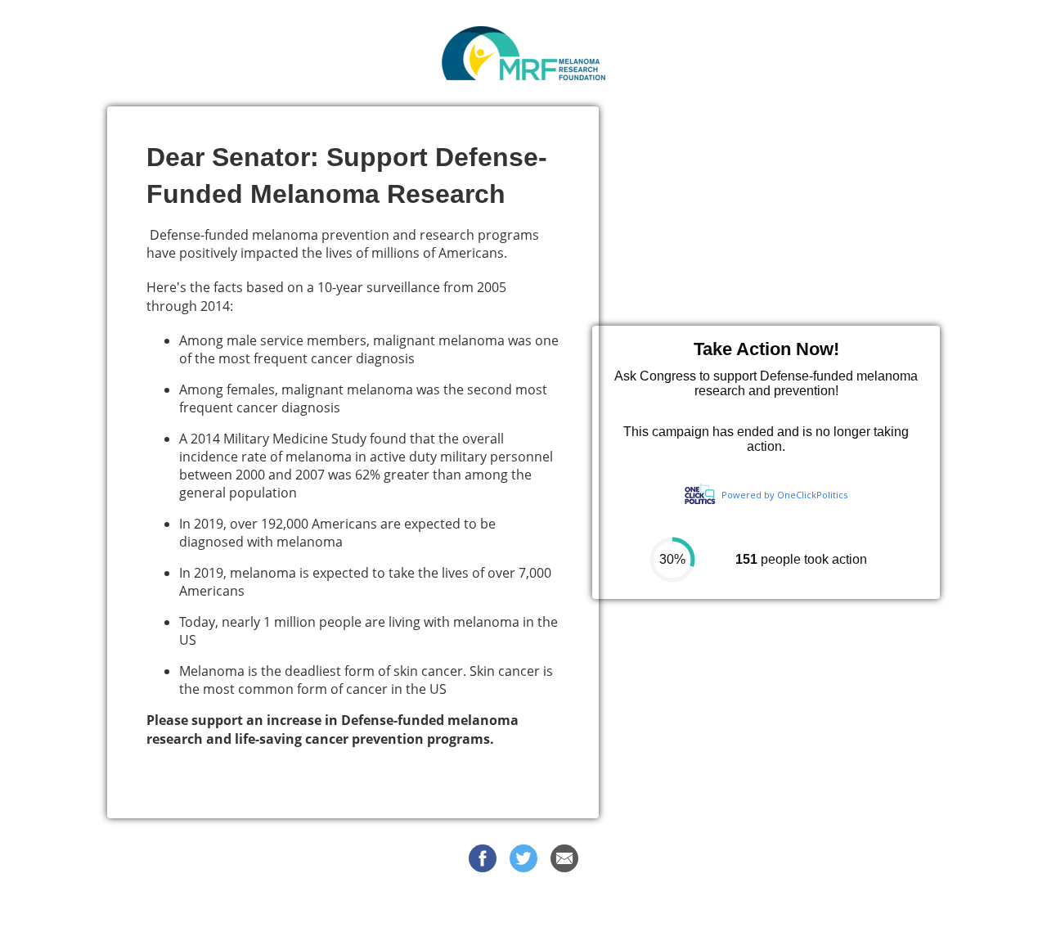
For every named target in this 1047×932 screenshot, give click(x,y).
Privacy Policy (664, 906)
